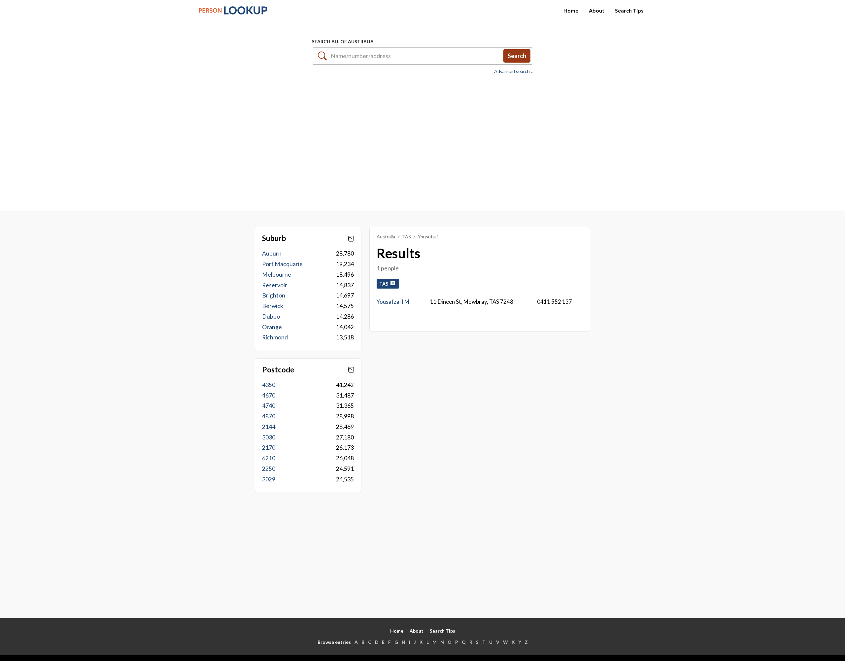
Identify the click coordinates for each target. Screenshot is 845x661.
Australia (386, 236)
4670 (268, 395)
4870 (268, 416)
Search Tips (629, 10)
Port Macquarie (282, 264)
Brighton (273, 295)
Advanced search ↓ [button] (513, 71)
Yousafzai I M (393, 301)
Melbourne (276, 274)
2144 (268, 426)
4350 (268, 384)
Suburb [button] (274, 238)
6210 (268, 458)
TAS (406, 236)
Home (570, 10)
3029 (268, 479)
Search (517, 55)
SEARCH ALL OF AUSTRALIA (343, 41)
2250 (268, 468)
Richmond (275, 337)
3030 (268, 437)
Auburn (272, 253)
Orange (272, 327)
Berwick (272, 305)
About (596, 10)
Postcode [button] (278, 369)
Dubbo (271, 316)
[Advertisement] (422, 139)
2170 (268, 447)
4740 (268, 405)
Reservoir (274, 285)
